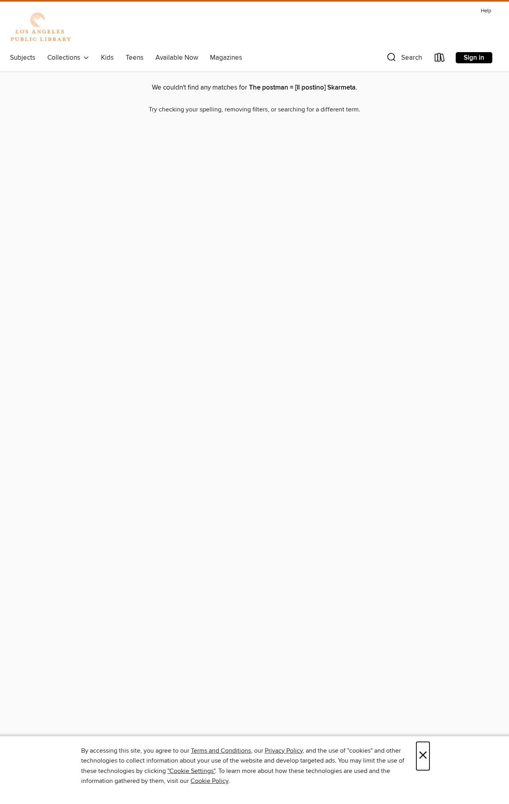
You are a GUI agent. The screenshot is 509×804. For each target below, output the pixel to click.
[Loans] (440, 59)
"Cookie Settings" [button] (191, 771)
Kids (107, 57)
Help (486, 11)
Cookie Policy (209, 781)
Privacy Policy (284, 751)
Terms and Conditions (221, 751)
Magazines (226, 57)
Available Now (176, 57)
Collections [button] (65, 57)
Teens (135, 57)
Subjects (22, 57)
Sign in (474, 57)
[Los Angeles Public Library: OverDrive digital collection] (40, 27)
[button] (403, 59)
